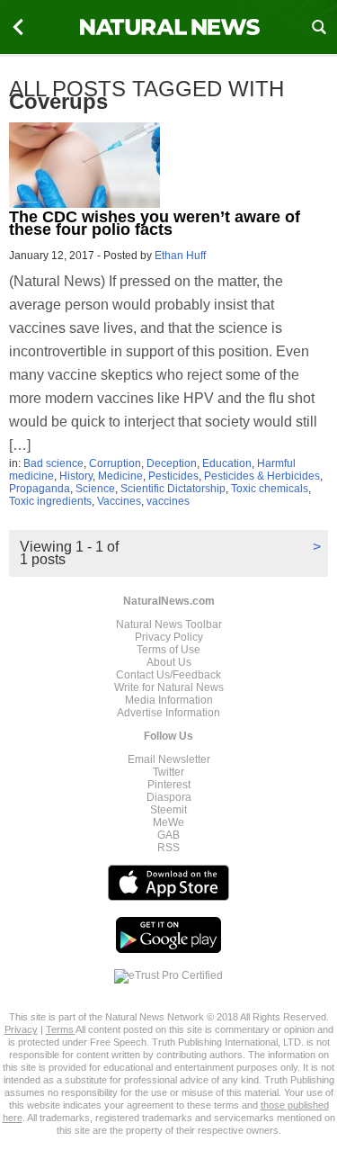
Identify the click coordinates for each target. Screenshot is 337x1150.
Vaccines (119, 501)
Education (227, 463)
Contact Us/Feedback (168, 675)
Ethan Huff (180, 255)
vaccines (168, 501)
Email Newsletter (169, 759)
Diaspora (168, 797)
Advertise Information (168, 712)
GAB (168, 835)
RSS (168, 847)
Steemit (168, 810)
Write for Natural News (169, 687)
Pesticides (173, 476)
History (76, 476)
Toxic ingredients (50, 501)
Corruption (115, 463)
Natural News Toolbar (169, 624)
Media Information (169, 700)
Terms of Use (168, 649)
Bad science (53, 463)
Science (95, 488)
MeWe (168, 822)
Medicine (120, 476)
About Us (168, 662)
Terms (60, 1029)
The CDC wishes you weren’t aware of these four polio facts (154, 223)
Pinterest (169, 784)
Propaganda (39, 488)
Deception (171, 463)
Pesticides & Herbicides (262, 476)
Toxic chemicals (269, 488)
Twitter (168, 772)
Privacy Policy (169, 637)
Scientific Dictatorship (173, 488)
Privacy (21, 1029)
